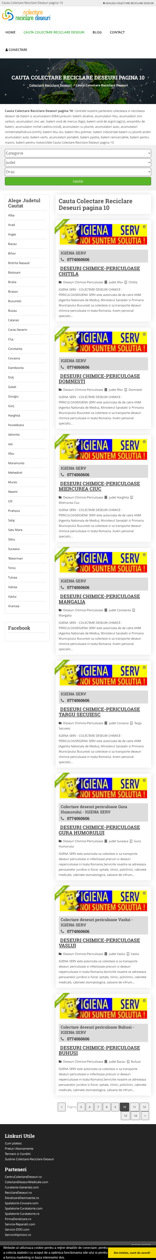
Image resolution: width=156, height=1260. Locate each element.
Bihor (12, 253)
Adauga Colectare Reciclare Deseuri (129, 3)
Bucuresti (14, 301)
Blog (97, 32)
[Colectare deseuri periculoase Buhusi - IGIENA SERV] (103, 1008)
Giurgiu (13, 396)
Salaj (11, 520)
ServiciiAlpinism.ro (18, 1235)
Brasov (13, 291)
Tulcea (12, 577)
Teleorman (15, 558)
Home (10, 32)
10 (124, 1107)
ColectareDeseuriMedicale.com (26, 1182)
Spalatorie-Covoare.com (21, 1203)
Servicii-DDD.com (17, 1229)
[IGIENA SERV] (103, 234)
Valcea (12, 587)
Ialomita (14, 434)
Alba (11, 215)
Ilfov (11, 453)
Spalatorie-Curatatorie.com (23, 1208)
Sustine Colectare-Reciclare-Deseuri (29, 1159)
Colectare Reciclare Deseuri (50, 85)
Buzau (12, 310)
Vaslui (12, 596)
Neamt (12, 492)
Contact (117, 32)
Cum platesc (13, 1143)
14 (135, 1115)
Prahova (14, 511)
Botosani (14, 272)
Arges (12, 234)
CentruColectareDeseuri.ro (23, 1177)
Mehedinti (15, 472)
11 (134, 1107)
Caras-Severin (17, 330)
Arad (11, 225)
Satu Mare (15, 530)
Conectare (17, 49)
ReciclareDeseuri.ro (18, 1192)
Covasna (14, 358)
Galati (12, 387)
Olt (10, 501)
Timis (12, 568)
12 (144, 1107)
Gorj (11, 406)
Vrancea (13, 606)
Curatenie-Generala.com (22, 1187)
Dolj (11, 377)
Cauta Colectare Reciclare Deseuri (54, 32)
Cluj (10, 339)
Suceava (14, 549)
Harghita (14, 415)
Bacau (12, 244)
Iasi (10, 444)
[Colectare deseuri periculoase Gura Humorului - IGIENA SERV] (103, 788)
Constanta (15, 349)
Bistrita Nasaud (18, 263)
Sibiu (11, 539)
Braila (12, 282)
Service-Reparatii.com (20, 1224)
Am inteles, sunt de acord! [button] (132, 1252)
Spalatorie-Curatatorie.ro (22, 1214)
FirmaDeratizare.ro (18, 1219)
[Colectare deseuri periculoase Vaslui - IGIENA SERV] (103, 900)
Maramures (16, 463)
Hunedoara (16, 425)
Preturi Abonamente (19, 1148)
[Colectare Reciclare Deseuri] (28, 15)
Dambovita (16, 368)
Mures (12, 482)
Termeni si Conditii (18, 1154)
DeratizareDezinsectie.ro (22, 1198)
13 (125, 1115)
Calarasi (13, 320)
